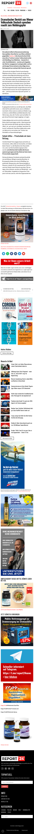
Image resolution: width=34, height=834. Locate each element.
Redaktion (9, 7)
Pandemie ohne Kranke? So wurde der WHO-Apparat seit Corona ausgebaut (22, 402)
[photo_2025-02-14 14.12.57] (13, 575)
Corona (12, 10)
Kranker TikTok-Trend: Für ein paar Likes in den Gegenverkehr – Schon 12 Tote (21, 431)
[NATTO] (17, 607)
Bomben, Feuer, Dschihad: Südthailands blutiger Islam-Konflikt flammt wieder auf (22, 409)
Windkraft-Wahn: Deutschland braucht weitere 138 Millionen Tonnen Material (21, 424)
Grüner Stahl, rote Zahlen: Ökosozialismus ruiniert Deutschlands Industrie (21, 365)
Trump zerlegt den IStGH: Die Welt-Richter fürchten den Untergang (21, 417)
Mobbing (4, 248)
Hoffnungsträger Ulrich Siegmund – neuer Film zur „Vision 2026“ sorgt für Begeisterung (21, 374)
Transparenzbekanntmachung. (25, 104)
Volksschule (19, 248)
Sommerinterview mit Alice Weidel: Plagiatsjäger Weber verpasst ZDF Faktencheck (22, 387)
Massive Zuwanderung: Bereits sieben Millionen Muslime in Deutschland (22, 380)
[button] (4, 10)
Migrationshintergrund (22, 246)
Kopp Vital (4, 705)
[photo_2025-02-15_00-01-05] (17, 526)
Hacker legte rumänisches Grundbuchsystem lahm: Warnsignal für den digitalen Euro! (22, 395)
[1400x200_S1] (17, 100)
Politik (17, 10)
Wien (25, 248)
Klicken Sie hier (5, 243)
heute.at (12, 56)
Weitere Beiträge (7, 353)
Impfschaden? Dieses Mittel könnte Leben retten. (16, 579)
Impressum (25, 830)
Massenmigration (15, 16)
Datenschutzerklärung (12, 830)
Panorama (22, 10)
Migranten (10, 246)
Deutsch (3, 246)
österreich (10, 248)
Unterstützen (16, 7)
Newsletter (24, 7)
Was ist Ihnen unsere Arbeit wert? (17, 262)
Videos (29, 10)
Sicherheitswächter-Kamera (13, 206)
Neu (8, 10)
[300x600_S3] (13, 488)
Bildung (4, 16)
